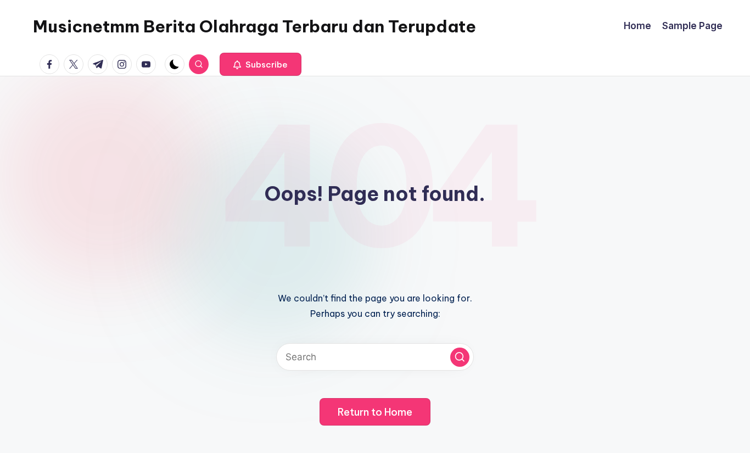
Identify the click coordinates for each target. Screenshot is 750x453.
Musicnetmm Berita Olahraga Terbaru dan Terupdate (254, 26)
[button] (260, 64)
